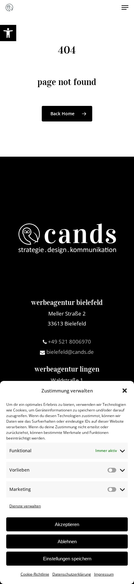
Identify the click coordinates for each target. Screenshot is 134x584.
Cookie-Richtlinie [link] (35, 574)
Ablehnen (67, 541)
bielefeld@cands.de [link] (69, 351)
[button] (125, 390)
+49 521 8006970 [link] (69, 341)
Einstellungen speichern (67, 558)
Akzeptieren (67, 524)
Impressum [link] (104, 574)
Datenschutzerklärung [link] (71, 574)
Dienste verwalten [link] (25, 506)
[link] (8, 33)
